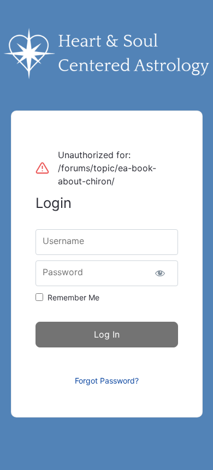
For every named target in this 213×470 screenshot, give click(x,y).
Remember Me (73, 297)
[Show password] (160, 273)
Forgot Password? (107, 380)
